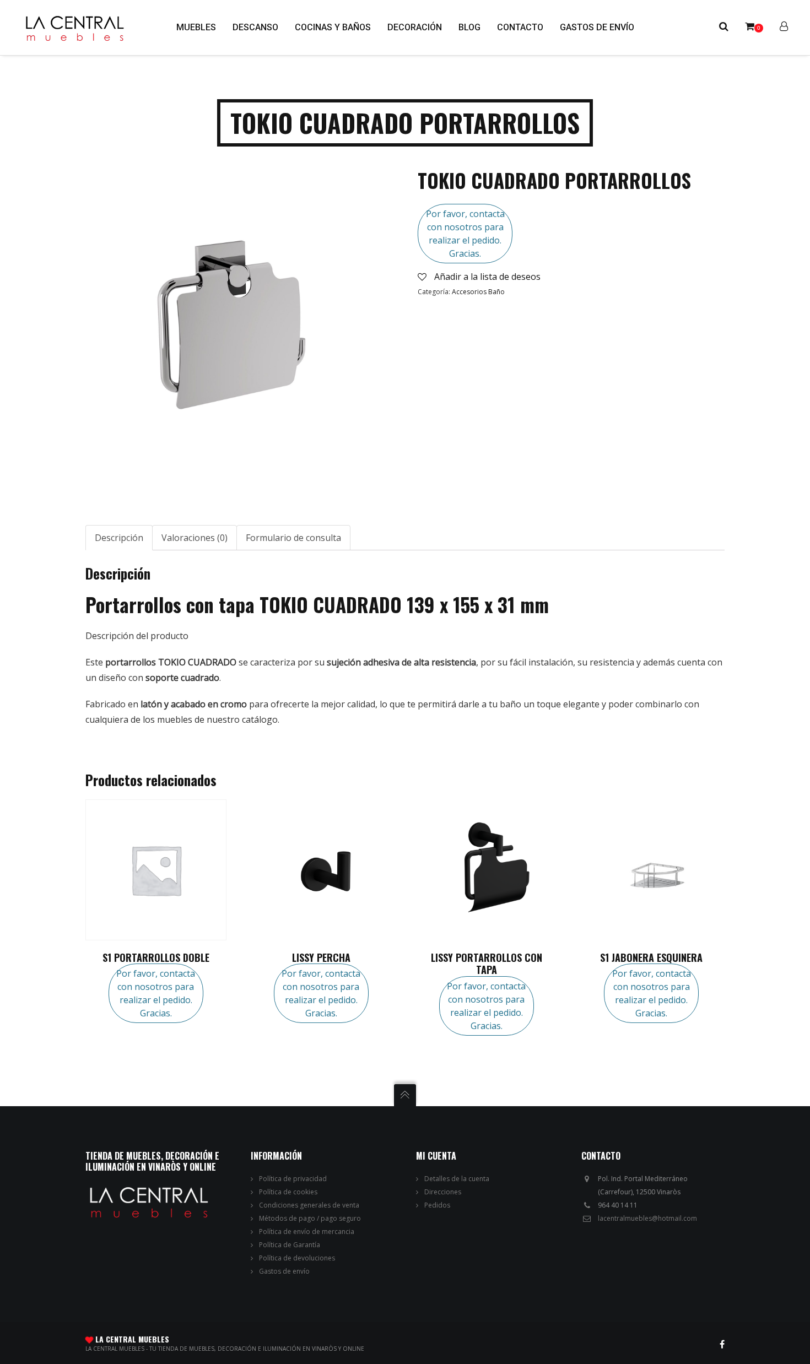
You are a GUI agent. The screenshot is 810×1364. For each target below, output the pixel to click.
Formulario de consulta (293, 538)
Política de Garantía (289, 1244)
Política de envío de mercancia (306, 1231)
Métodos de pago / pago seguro (310, 1218)
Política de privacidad (293, 1178)
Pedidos (437, 1205)
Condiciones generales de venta (309, 1205)
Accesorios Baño (478, 291)
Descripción (119, 538)
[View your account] (784, 27)
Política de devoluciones (297, 1258)
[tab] (119, 537)
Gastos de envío (284, 1271)
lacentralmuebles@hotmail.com (647, 1218)
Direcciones (442, 1192)
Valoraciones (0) (194, 538)
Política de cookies (288, 1192)
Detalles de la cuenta (456, 1178)
